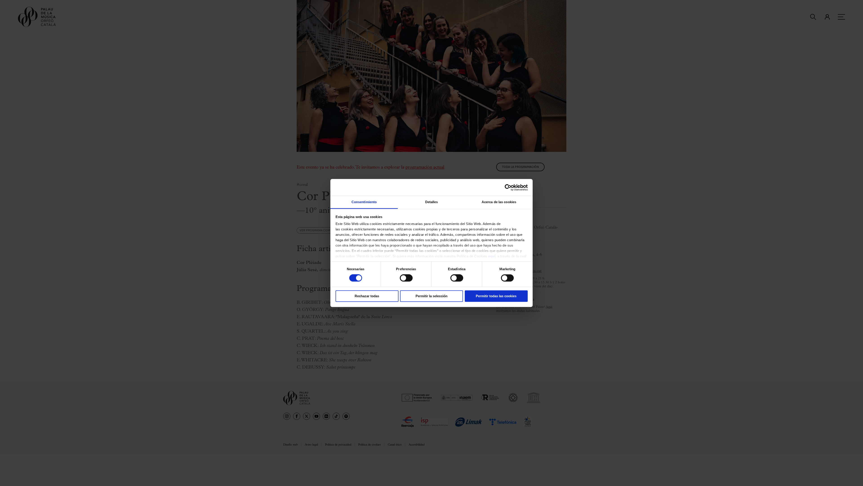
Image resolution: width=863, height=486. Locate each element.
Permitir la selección (431, 296)
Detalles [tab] (431, 202)
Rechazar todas (367, 296)
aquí (491, 256)
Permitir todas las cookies (496, 296)
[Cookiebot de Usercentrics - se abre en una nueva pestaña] (508, 187)
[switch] (406, 278)
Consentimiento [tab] (364, 202)
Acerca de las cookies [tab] (499, 202)
